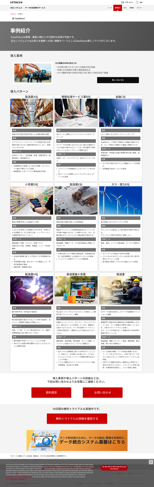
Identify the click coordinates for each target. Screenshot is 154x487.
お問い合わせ (102, 392)
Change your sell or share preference (16, 479)
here (43, 468)
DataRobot (13, 14)
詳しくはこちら (118, 80)
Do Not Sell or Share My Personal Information (19, 477)
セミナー (139, 8)
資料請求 (51, 392)
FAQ (125, 8)
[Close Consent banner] (151, 462)
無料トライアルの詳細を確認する (77, 418)
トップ (110, 8)
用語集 (132, 8)
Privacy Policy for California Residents (17, 483)
